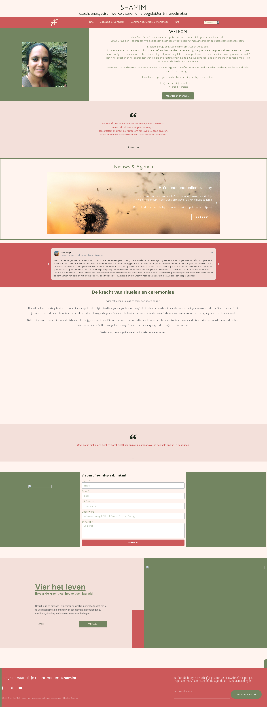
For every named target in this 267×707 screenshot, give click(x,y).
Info (177, 21)
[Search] (218, 22)
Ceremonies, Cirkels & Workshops (149, 21)
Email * (85, 491)
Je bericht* (87, 522)
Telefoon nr (88, 501)
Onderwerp (88, 512)
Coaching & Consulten (112, 21)
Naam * (86, 481)
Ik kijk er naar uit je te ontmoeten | (39, 678)
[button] (178, 96)
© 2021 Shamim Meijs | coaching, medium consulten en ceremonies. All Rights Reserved (40, 698)
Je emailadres (183, 691)
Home (90, 21)
